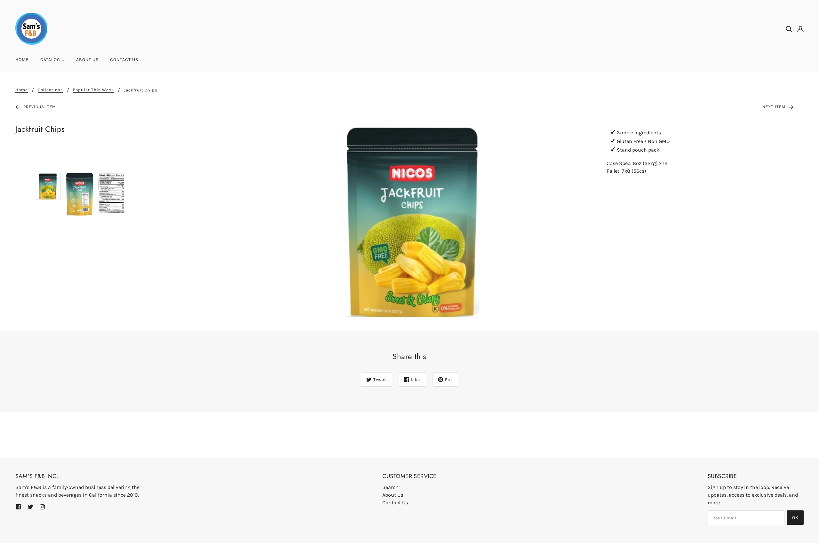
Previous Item (39, 106)
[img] (789, 28)
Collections (50, 90)
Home (21, 90)
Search (390, 487)
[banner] (31, 28)
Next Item (774, 106)
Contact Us (395, 503)
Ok (795, 517)
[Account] (800, 28)
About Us (392, 495)
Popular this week (93, 90)
